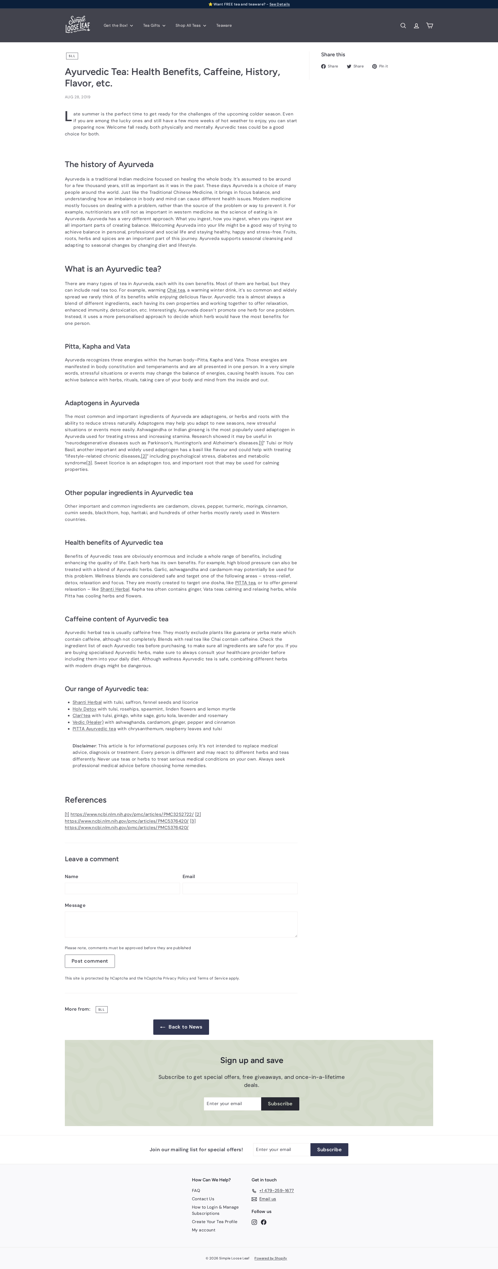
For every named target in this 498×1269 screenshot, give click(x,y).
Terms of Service (212, 978)
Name (72, 876)
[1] (261, 443)
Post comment (90, 961)
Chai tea (176, 290)
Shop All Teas (189, 25)
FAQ (196, 1190)
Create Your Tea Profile (215, 1221)
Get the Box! (116, 25)
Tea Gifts (152, 25)
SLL (72, 56)
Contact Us (203, 1199)
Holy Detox (84, 709)
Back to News (185, 1027)
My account (203, 1230)
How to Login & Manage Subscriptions (215, 1210)
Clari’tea (82, 715)
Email (189, 876)
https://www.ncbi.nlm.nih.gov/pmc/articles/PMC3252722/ (132, 814)
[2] (144, 456)
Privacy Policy (175, 978)
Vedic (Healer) (88, 722)
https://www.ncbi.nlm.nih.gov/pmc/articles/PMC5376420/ (127, 821)
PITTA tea (245, 582)
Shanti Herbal (115, 589)
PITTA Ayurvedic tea (94, 729)
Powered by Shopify (270, 1258)
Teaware (224, 25)
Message (75, 905)
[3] (89, 463)
